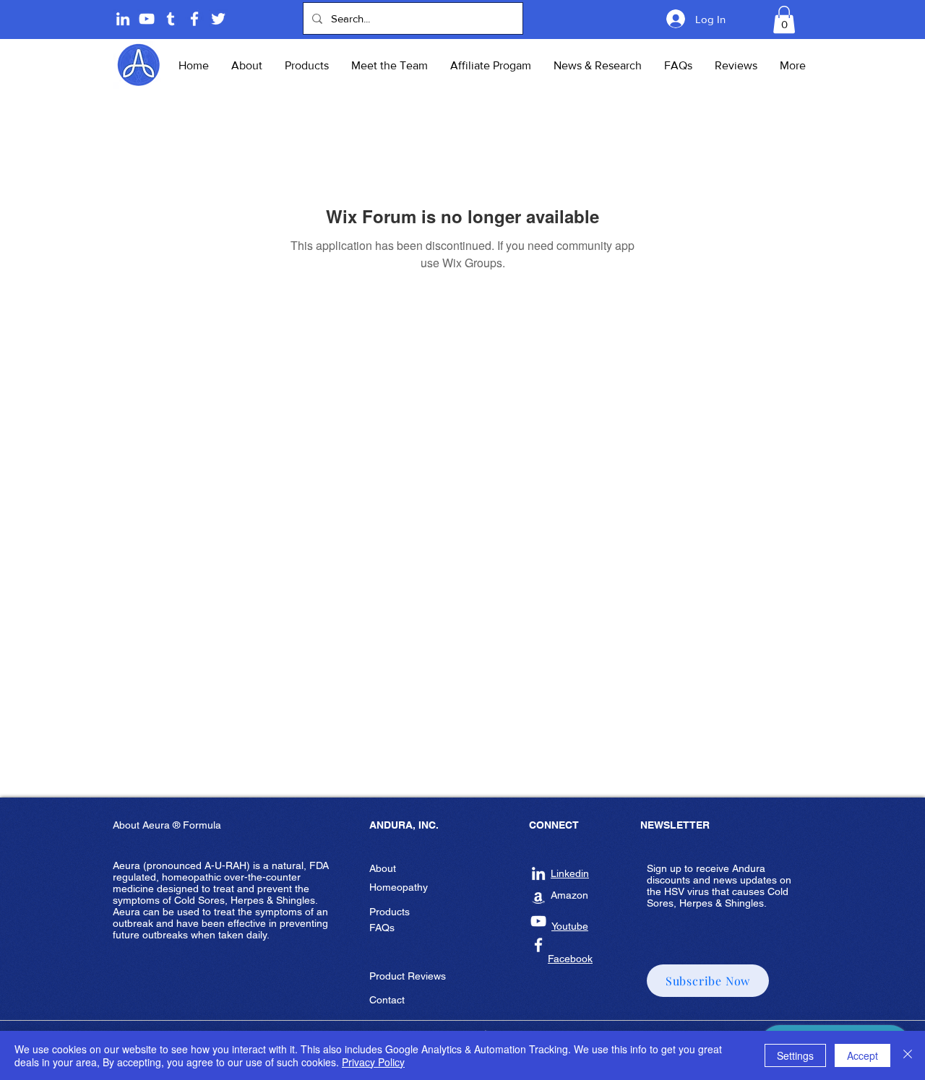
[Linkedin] (122, 18)
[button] (784, 19)
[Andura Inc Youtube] (538, 921)
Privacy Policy (373, 1062)
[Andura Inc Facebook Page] (194, 18)
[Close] (907, 1055)
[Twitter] (218, 18)
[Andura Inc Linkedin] (538, 873)
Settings (795, 1055)
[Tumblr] (170, 18)
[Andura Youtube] (146, 18)
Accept (862, 1055)
